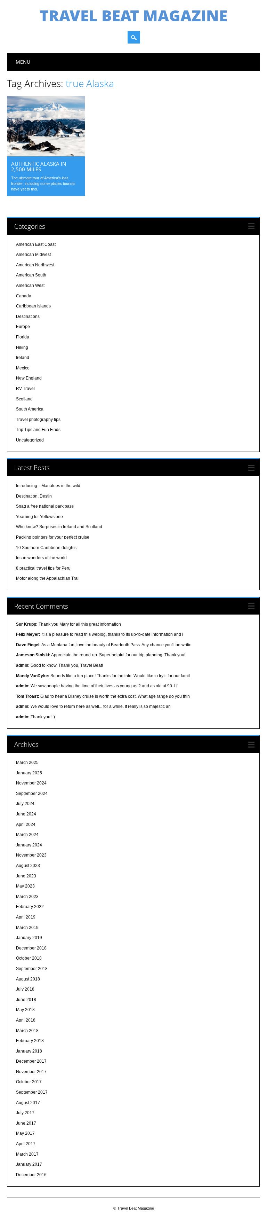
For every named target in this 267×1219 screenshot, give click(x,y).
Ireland (22, 357)
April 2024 (25, 824)
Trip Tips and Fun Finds (38, 429)
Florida (22, 337)
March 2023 (27, 896)
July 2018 (25, 989)
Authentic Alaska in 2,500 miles (38, 166)
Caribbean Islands (33, 306)
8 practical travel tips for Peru (43, 568)
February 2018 (30, 1040)
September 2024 (32, 793)
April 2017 (25, 1143)
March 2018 (27, 1030)
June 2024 (26, 814)
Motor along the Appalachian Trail (48, 578)
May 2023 (25, 886)
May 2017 (25, 1133)
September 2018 (32, 968)
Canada (23, 296)
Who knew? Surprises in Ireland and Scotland (59, 526)
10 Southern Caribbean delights (46, 547)
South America (29, 409)
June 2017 (26, 1123)
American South (31, 275)
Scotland (24, 399)
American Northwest (35, 265)
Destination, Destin (34, 496)
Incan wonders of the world (41, 557)
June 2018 (26, 999)
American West (30, 285)
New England (29, 378)
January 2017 (29, 1164)
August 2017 (28, 1102)
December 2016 (31, 1174)
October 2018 (29, 958)
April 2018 (25, 1020)
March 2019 (27, 927)
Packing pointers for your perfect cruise (52, 537)
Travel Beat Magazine (133, 15)
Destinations (28, 316)
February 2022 (30, 906)
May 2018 (25, 1009)
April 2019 (25, 917)
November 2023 (31, 855)
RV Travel (25, 388)
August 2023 (28, 865)
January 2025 (29, 773)
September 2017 (32, 1092)
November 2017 (31, 1071)
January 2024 (29, 845)
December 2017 (31, 1061)
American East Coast (36, 244)
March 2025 (27, 762)
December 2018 (31, 948)
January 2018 (29, 1051)
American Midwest (33, 254)
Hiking (22, 347)
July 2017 (25, 1112)
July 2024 (25, 803)
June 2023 (26, 876)
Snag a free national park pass (45, 506)
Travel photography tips (38, 419)
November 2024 (31, 783)
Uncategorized (30, 440)
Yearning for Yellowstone (39, 516)
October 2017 (29, 1081)
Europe (23, 326)
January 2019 (29, 937)
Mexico (23, 368)
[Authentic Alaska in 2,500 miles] (46, 154)
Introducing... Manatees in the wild (48, 485)
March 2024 (27, 834)
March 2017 (27, 1154)
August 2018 (28, 979)
